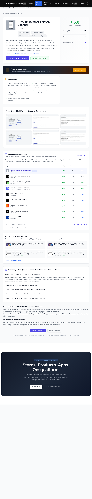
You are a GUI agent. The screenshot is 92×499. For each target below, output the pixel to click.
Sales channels (24, 32)
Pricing (82, 3)
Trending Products (46, 3)
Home (4, 7)
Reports (64, 3)
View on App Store (37, 330)
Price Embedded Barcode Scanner (25, 7)
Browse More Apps (54, 330)
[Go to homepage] (11, 3)
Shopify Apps (38, 3)
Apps (10, 7)
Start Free (35, 386)
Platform (22, 3)
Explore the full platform (53, 386)
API (74, 3)
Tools (55, 3)
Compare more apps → (80, 224)
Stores (31, 3)
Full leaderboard (80, 155)
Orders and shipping (40, 36)
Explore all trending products (13, 260)
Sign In (88, 3)
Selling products (24, 36)
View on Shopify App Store (18, 58)
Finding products (38, 32)
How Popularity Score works (33, 53)
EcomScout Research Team (19, 53)
